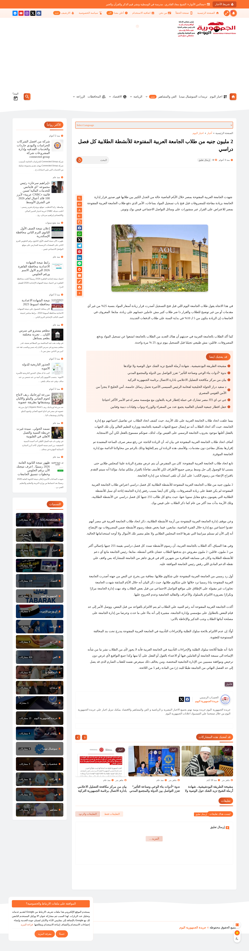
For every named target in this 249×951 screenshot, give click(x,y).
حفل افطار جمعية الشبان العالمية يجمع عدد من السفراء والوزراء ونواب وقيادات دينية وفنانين (168, 407)
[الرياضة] (39, 626)
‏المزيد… (154, 838)
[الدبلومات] (39, 672)
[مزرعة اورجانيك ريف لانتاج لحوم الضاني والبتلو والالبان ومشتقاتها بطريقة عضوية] (57, 399)
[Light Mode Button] (237, 933)
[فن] (39, 794)
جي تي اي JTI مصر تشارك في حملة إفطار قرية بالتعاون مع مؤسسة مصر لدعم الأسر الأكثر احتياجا (164, 400)
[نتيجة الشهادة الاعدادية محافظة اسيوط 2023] (57, 304)
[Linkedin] (79, 258)
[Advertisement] (124, 64)
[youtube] (21, 14)
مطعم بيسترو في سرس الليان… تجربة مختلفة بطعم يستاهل (34, 334)
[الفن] (39, 657)
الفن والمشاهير (164, 96)
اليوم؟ (15, 93)
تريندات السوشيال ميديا (193, 96)
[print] (79, 288)
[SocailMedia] (39, 520)
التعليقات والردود (88, 813)
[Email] (79, 276)
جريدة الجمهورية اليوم (192, 927)
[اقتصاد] (39, 581)
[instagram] (26, 14)
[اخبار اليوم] (39, 565)
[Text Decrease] (79, 216)
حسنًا (62, 933)
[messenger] (15, 14)
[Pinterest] (79, 252)
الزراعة (80, 96)
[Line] (79, 264)
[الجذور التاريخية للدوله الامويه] (57, 368)
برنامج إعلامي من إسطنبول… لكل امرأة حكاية (180, 4)
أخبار (209, 133)
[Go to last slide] (84, 737)
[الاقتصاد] (39, 642)
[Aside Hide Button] (237, 924)
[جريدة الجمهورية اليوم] (213, 28)
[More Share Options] (79, 293)
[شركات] (39, 779)
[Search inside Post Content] (79, 198)
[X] (32, 14)
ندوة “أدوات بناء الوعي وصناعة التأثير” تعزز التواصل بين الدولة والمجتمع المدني (177, 373)
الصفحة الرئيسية (224, 133)
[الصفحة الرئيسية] (233, 96)
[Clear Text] (79, 160)
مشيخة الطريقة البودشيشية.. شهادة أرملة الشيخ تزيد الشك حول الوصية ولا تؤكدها (175, 366)
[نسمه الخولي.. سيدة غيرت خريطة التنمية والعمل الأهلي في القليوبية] (57, 433)
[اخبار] (39, 550)
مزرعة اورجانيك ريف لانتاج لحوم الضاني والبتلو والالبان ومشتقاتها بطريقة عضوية (33, 398)
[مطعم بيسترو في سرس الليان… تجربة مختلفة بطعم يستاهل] (57, 335)
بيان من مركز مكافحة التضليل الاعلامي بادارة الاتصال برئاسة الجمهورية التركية (177, 380)
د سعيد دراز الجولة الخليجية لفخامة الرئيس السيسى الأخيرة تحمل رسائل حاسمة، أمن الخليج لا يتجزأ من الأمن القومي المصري (161, 390)
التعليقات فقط (112, 813)
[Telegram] (79, 246)
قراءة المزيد (27, 924)
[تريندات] (39, 687)
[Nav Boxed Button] (227, 13)
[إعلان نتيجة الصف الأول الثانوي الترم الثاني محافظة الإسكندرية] (57, 232)
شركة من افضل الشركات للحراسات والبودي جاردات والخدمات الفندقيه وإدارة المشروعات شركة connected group (33, 149)
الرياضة (137, 96)
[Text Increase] (79, 204)
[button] (79, 228)
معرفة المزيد (44, 933)
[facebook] (38, 14)
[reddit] (79, 270)
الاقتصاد (117, 96)
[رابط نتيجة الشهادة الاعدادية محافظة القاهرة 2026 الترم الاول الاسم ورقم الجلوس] (57, 267)
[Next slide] (77, 737)
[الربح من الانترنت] (39, 611)
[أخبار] (39, 535)
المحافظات (94, 96)
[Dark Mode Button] (237, 938)
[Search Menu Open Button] (27, 96)
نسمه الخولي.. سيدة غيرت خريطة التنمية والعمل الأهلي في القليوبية (33, 432)
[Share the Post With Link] (79, 222)
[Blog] (79, 282)
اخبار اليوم (216, 96)
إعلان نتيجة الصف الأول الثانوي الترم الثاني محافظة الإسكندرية (33, 232)
